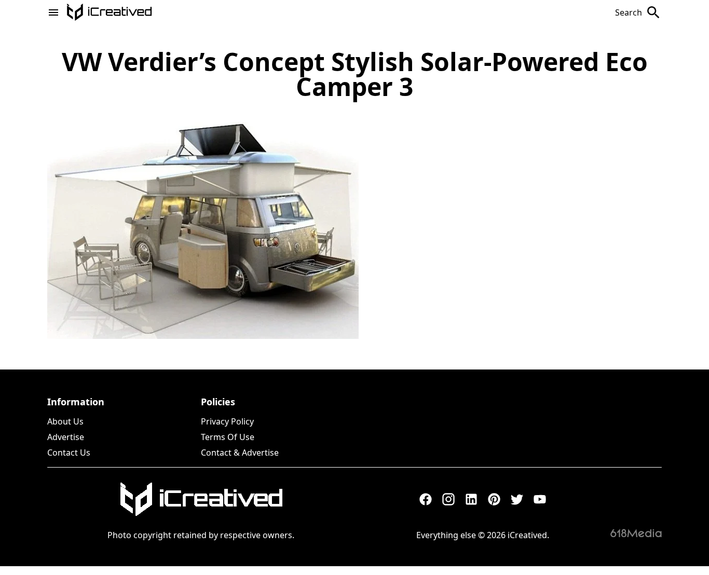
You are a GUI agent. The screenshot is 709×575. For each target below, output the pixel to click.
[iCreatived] (201, 499)
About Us (65, 421)
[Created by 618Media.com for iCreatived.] (636, 533)
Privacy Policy (227, 421)
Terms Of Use (227, 437)
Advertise (65, 437)
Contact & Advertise (240, 452)
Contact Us (68, 452)
